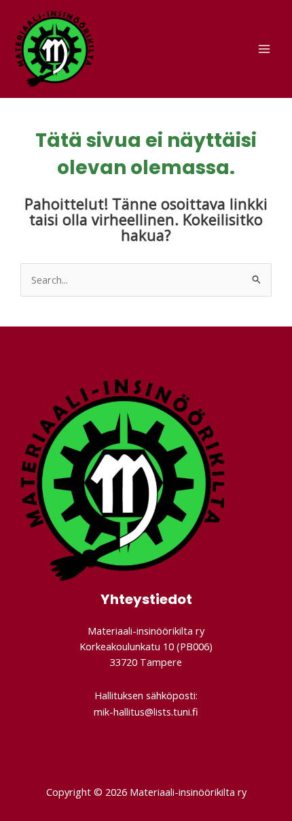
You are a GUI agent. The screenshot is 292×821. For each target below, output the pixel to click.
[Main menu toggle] (264, 49)
